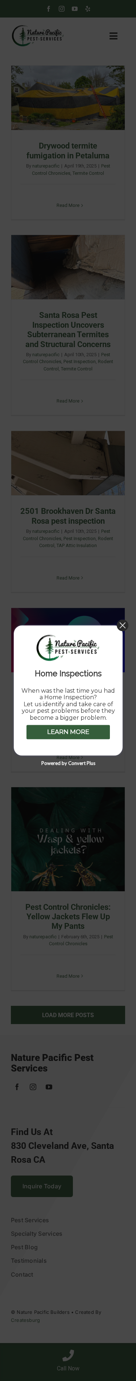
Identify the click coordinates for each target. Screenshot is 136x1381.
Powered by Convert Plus (68, 763)
